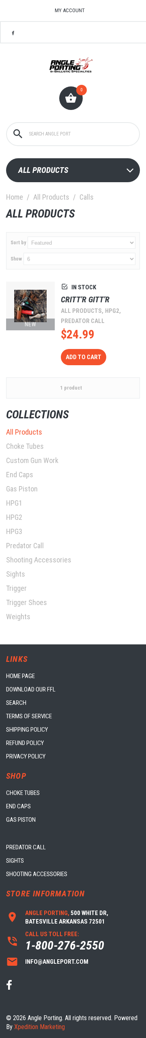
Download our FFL (31, 689)
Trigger (16, 588)
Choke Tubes (25, 446)
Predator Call (25, 545)
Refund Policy (25, 743)
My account (70, 10)
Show (16, 259)
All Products (51, 197)
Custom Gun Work (32, 460)
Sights (15, 574)
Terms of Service (29, 716)
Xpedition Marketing (39, 1027)
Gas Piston (22, 489)
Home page (20, 676)
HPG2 (14, 517)
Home (14, 197)
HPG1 (14, 503)
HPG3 (14, 531)
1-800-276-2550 (64, 945)
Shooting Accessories (38, 560)
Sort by (18, 243)
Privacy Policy (25, 756)
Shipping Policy (27, 729)
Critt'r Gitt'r (85, 299)
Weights (18, 616)
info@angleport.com (56, 961)
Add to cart (83, 357)
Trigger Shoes (26, 602)
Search (16, 702)
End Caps (19, 474)
